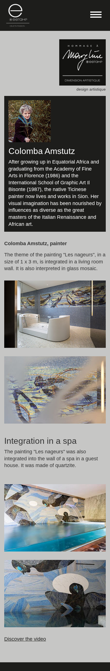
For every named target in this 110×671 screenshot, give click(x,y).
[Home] (17, 15)
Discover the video (25, 639)
